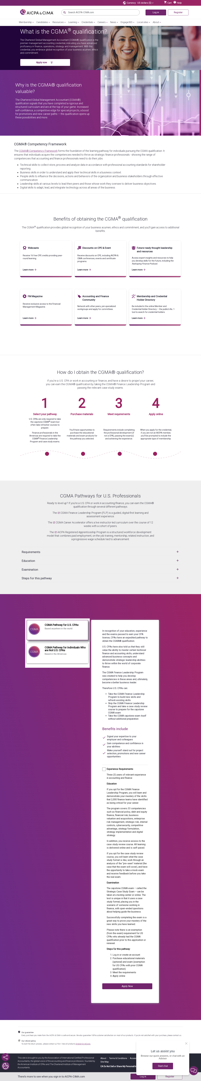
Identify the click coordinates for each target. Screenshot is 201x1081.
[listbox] (145, 3)
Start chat (163, 1066)
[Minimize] (186, 1043)
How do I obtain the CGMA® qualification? (100, 372)
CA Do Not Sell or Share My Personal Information (123, 1066)
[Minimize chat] (193, 1070)
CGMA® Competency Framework (40, 144)
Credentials (87, 22)
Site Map (104, 1062)
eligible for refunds (83, 1044)
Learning (72, 22)
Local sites (142, 22)
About (156, 22)
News (113, 22)
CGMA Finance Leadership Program (80, 512)
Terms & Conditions (119, 1058)
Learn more (28, 270)
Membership (25, 22)
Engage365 (126, 22)
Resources (58, 22)
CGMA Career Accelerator (70, 522)
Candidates (42, 22)
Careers (102, 22)
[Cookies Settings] (5, 1066)
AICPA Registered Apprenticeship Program (81, 532)
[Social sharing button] (5, 1057)
